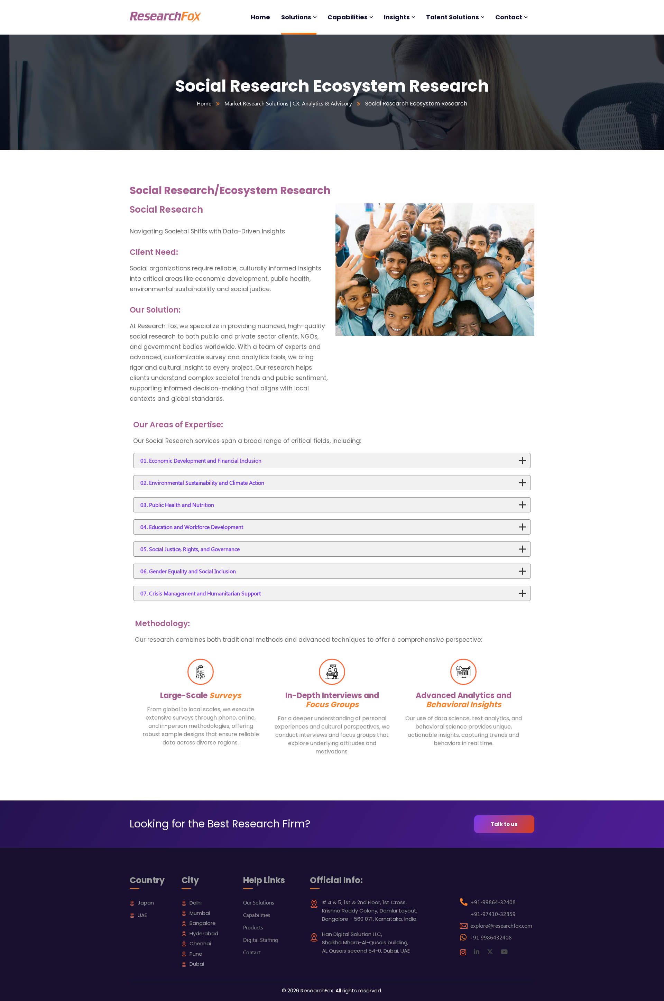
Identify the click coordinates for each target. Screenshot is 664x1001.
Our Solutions (258, 902)
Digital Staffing (260, 939)
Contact (252, 952)
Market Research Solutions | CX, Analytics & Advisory (288, 103)
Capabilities (256, 914)
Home (204, 103)
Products (253, 927)
